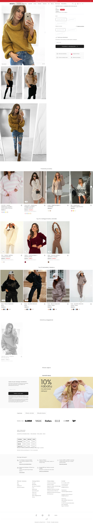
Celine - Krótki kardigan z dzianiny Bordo (30, 256)
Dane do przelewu (20, 487)
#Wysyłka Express (41, 413)
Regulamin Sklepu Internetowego (54, 486)
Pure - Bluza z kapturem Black (7, 304)
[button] (78, 4)
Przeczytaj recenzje (63, 464)
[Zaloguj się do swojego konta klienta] (75, 3)
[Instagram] (49, 515)
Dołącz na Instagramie (44, 471)
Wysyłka (33, 483)
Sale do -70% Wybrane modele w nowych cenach (47, 1)
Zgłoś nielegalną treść (36, 495)
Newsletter (34, 484)
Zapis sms (34, 492)
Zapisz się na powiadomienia (25, 464)
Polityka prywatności (51, 483)
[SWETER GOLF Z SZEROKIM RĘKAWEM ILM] (34, 82)
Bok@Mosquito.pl (65, 487)
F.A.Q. (33, 487)
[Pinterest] (42, 515)
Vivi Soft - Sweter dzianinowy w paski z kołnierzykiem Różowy (6, 207)
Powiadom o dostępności (69, 46)
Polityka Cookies (50, 484)
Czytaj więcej (22, 472)
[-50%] (11, 237)
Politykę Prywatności (19, 400)
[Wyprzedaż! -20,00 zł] (11, 338)
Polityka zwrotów (50, 487)
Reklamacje (34, 489)
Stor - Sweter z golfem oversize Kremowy (7, 256)
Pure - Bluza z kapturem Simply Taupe (54, 304)
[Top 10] (11, 286)
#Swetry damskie (30, 413)
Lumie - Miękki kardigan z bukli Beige (54, 206)
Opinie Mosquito (35, 490)
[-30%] (34, 187)
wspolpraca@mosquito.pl (67, 491)
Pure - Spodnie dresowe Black (30, 304)
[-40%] (34, 237)
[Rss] (56, 515)
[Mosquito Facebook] (36, 515)
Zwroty (33, 497)
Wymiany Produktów (36, 486)
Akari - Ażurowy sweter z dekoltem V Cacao (54, 256)
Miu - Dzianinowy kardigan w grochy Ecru (77, 206)
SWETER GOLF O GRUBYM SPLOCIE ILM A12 (7, 357)
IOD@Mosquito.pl (65, 495)
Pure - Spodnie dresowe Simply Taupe (77, 304)
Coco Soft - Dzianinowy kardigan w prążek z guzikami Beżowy (30, 207)
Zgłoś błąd (34, 494)
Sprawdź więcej (46, 375)
